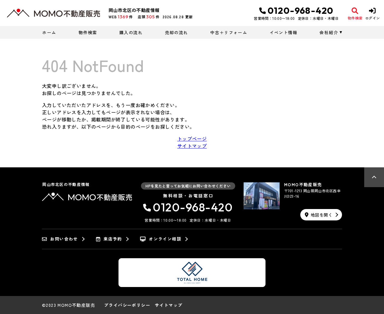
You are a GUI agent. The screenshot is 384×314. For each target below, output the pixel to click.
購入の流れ (130, 32)
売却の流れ (176, 32)
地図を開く (321, 215)
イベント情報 (283, 32)
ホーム (49, 32)
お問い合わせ (64, 239)
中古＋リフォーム (228, 32)
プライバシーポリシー (127, 305)
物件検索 (88, 32)
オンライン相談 (165, 239)
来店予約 (113, 239)
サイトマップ (192, 145)
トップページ (192, 138)
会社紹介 (329, 32)
